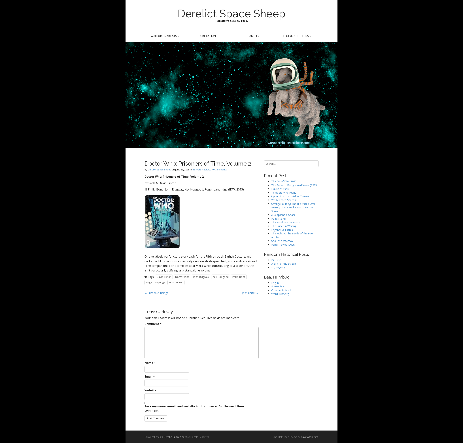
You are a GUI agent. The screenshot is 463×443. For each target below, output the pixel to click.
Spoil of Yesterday (282, 241)
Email (150, 376)
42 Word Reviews (201, 169)
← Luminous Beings (156, 293)
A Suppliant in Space (283, 215)
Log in (275, 282)
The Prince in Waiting (283, 226)
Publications (208, 36)
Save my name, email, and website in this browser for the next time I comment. (195, 408)
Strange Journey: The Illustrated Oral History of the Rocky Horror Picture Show (293, 207)
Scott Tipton (176, 282)
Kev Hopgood (221, 277)
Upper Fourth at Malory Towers (290, 196)
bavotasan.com (309, 436)
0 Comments (220, 169)
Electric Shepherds (295, 36)
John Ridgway (201, 277)
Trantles (253, 36)
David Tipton (163, 277)
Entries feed (278, 286)
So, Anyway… (279, 267)
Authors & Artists (164, 36)
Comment (153, 324)
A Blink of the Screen (283, 263)
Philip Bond (238, 277)
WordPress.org (280, 294)
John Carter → (250, 293)
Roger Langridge (155, 282)
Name (150, 363)
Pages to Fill (278, 218)
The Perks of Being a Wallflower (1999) (294, 185)
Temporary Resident (283, 192)
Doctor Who (182, 277)
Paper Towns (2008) (283, 244)
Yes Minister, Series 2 (283, 200)
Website (150, 390)
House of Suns (280, 189)
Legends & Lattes (282, 230)
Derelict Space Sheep (232, 13)
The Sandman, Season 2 (285, 222)
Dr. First (276, 260)
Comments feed (281, 290)
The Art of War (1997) (284, 181)
